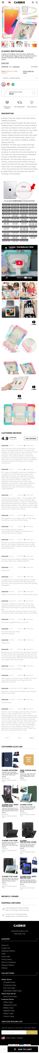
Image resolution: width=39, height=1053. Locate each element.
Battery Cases (8, 1008)
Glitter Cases (8, 1002)
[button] (36, 23)
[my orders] (33, 2)
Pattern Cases (8, 1013)
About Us (5, 945)
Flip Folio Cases (9, 988)
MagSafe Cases (9, 1011)
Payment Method (7, 965)
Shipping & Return (8, 951)
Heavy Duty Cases (10, 996)
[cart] (36, 2)
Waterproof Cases (10, 1005)
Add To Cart (24, 1049)
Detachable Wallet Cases (12, 991)
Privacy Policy (6, 959)
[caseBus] (19, 2)
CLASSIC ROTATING (10, 770)
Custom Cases (8, 1016)
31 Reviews (16, 66)
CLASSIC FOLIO (26, 805)
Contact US (5, 948)
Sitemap (4, 968)
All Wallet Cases (9, 982)
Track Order (5, 957)
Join (31, 1032)
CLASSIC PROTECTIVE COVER (28, 841)
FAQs (3, 954)
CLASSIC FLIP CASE (10, 841)
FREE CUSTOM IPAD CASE (28, 771)
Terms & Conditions (8, 962)
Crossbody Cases (9, 985)
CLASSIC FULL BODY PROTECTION (10, 805)
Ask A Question (31, 438)
